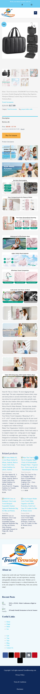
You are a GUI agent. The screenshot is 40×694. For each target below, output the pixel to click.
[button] (28, 13)
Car (8, 629)
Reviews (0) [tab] (5, 122)
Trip (8, 638)
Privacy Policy (20, 675)
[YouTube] (17, 5)
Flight (8, 624)
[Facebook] (22, 5)
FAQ (8, 645)
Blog (8, 643)
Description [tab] (5, 118)
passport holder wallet (26, 109)
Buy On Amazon (11, 135)
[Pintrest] (36, 5)
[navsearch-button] (35, 12)
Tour (8, 640)
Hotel (8, 626)
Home (4, 91)
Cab (8, 636)
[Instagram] (31, 5)
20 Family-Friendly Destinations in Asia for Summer (23, 610)
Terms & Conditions (20, 682)
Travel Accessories (12, 91)
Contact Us (10, 648)
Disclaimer (20, 689)
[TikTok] (26, 5)
